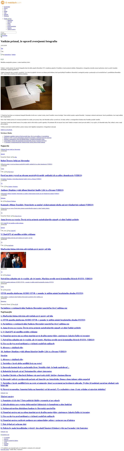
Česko (9, 25)
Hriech (9, 275)
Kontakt (6, 443)
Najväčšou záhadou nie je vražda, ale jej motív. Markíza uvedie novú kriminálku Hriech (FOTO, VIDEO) (46, 278)
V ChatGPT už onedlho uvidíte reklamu (18, 234)
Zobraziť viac (4, 393)
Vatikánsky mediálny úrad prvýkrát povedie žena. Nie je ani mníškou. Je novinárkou (26, 136)
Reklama (6, 16)
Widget (6, 445)
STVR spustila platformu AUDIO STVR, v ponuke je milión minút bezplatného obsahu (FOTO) (42, 293)
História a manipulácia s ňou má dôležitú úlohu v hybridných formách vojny (24, 139)
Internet (6, 14)
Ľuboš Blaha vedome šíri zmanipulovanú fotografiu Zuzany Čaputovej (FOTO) (25, 140)
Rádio (5, 11)
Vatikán (13, 54)
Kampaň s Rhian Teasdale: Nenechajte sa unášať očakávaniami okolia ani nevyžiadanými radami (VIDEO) (47, 205)
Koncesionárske (11, 26)
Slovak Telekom (11, 201)
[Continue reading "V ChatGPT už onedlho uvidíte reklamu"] (12, 223)
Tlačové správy (11, 29)
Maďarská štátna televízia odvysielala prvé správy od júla (26, 249)
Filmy (9, 23)
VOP (5, 442)
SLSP (16, 304)
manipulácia (7, 54)
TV (5, 10)
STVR (9, 289)
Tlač (5, 13)
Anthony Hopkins (13, 186)
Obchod (9, 21)
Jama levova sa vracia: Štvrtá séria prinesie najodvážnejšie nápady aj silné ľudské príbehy (40, 219)
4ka (16, 157)
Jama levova (18, 216)
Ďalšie (6, 18)
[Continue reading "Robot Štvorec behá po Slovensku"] (10, 149)
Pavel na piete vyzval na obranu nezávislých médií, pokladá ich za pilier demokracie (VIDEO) (41, 175)
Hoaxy (6, 8)
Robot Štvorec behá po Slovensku (15, 161)
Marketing (10, 20)
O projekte (7, 437)
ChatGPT (13, 230)
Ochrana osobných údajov (11, 440)
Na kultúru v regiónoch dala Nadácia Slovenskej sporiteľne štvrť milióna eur (34, 308)
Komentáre (7, 6)
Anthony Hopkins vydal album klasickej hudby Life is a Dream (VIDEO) (32, 190)
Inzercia (6, 439)
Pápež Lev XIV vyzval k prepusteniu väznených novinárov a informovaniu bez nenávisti (27, 137)
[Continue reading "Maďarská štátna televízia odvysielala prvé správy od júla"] (16, 238)
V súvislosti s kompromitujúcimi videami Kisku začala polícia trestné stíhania (24, 142)
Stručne (9, 28)
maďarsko (10, 245)
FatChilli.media (5, 449)
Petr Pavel (10, 171)
